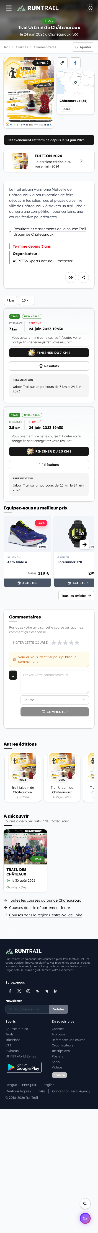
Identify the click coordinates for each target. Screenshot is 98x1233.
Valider (58, 1009)
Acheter (30, 583)
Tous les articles (73, 596)
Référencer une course (68, 1040)
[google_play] (55, 991)
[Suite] (84, 544)
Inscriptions (61, 1051)
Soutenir (59, 1075)
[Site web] (62, 62)
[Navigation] (9, 8)
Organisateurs (62, 1045)
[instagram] (28, 991)
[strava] (37, 991)
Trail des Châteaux (16, 871)
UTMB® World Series (20, 1056)
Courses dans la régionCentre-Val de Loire (45, 915)
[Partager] (83, 277)
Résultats (51, 366)
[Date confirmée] (8, 880)
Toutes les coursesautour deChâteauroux (45, 900)
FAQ (42, 1091)
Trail (7, 47)
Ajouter (85, 47)
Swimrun (12, 1051)
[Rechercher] (85, 1203)
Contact (58, 1029)
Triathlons (12, 1040)
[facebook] (75, 62)
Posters (57, 1056)
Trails (9, 1034)
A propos (59, 1034)
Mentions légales (18, 1091)
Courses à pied (16, 1029)
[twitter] (19, 991)
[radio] (54, 643)
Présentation (23, 379)
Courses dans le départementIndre (39, 907)
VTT (8, 1045)
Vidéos (57, 1067)
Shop (56, 1062)
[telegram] (46, 991)
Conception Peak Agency (71, 1091)
